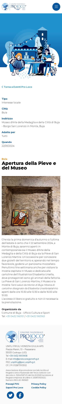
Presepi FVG (12, 384)
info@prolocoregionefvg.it (26, 359)
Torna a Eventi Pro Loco (17, 87)
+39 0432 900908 (18, 355)
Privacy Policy (38, 384)
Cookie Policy (38, 387)
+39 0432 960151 (15, 316)
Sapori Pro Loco (14, 387)
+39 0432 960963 (35, 316)
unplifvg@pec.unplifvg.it (23, 362)
